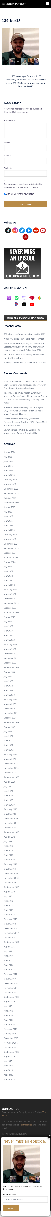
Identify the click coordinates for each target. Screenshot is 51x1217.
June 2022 (8, 681)
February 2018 (10, 919)
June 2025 (8, 516)
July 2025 (8, 511)
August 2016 (9, 1001)
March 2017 (9, 969)
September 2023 (11, 612)
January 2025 (10, 539)
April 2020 (8, 800)
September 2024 (11, 557)
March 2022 (9, 695)
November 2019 (11, 823)
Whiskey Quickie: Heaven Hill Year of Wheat (24, 338)
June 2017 (8, 955)
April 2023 (8, 635)
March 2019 (9, 859)
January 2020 (10, 813)
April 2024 (8, 580)
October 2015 (10, 1047)
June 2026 (8, 461)
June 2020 (8, 791)
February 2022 (10, 699)
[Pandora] (18, 304)
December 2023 (11, 598)
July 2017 (8, 951)
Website (8, 168)
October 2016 (10, 992)
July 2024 (8, 566)
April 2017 (8, 965)
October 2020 (10, 772)
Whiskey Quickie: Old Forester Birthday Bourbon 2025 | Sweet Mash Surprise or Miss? (25, 422)
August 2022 (9, 672)
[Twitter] (22, 230)
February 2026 (10, 479)
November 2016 (11, 988)
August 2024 (9, 562)
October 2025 (10, 498)
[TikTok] (8, 230)
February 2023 (10, 644)
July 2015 (8, 1061)
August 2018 (9, 891)
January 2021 (10, 759)
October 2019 (10, 827)
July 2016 (8, 1006)
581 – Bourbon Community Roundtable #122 (24, 334)
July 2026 (8, 456)
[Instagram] (15, 230)
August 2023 (9, 617)
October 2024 (10, 553)
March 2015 (9, 1079)
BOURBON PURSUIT (14, 4)
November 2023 (11, 603)
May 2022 (8, 685)
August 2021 (9, 727)
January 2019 (10, 868)
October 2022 (10, 662)
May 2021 (8, 740)
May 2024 (8, 575)
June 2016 (8, 1010)
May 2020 (8, 795)
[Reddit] (36, 230)
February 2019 (10, 864)
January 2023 (10, 649)
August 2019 (9, 836)
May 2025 (8, 520)
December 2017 (11, 928)
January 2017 (10, 978)
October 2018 (10, 882)
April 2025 (8, 525)
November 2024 (11, 548)
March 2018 (9, 914)
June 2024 (8, 571)
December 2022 (11, 653)
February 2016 (10, 1029)
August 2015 (9, 1056)
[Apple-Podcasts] (10, 298)
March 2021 (9, 749)
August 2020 (9, 781)
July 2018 (8, 896)
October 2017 (10, 937)
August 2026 (9, 452)
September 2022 (11, 667)
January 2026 (10, 484)
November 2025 (11, 493)
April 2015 (8, 1074)
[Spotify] (18, 298)
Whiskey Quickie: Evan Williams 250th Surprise (25, 362)
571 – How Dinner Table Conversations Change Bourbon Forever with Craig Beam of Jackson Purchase (25, 385)
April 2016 (8, 1020)
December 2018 (11, 873)
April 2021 (8, 745)
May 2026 (8, 466)
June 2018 (8, 901)
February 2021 (10, 754)
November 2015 (11, 1042)
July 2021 (8, 731)
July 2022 (8, 676)
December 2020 (11, 763)
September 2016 (11, 997)
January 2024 (10, 594)
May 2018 (8, 905)
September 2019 (11, 832)
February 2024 (10, 589)
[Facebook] (29, 230)
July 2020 (8, 786)
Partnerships (26, 1124)
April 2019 (8, 855)
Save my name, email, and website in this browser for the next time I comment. (23, 186)
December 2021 (11, 708)
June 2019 (8, 846)
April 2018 (8, 910)
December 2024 (11, 543)
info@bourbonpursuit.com (14, 1133)
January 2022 (10, 704)
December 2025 (11, 488)
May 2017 (8, 960)
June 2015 (8, 1065)
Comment (9, 120)
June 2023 (8, 626)
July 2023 (8, 621)
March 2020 (9, 804)
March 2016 (9, 1024)
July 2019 (8, 841)
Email (7, 155)
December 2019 (11, 818)
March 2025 (9, 530)
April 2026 (8, 470)
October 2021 (10, 717)
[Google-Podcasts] (41, 298)
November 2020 (11, 768)
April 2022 (8, 690)
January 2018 (10, 923)
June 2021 (8, 736)
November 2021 (11, 713)
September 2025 (11, 502)
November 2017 (11, 933)
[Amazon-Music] (25, 298)
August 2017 (9, 946)
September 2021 (11, 722)
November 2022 (11, 658)
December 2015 (11, 1038)
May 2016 (8, 1015)
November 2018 (11, 878)
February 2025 (10, 534)
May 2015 (8, 1070)
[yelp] (25, 236)
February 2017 (10, 974)
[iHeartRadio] (33, 298)
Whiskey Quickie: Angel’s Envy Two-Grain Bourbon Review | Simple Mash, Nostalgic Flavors (23, 410)
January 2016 (10, 1033)
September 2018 (11, 887)
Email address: (9, 1194)
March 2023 (9, 640)
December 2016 (11, 983)
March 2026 (9, 475)
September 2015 (11, 1052)
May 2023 (8, 630)
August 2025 (9, 507)
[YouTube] (43, 230)
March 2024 (9, 585)
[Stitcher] (25, 304)
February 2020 (10, 809)
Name (8, 142)
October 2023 (10, 608)
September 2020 (11, 777)
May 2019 (8, 850)
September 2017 (11, 942)
